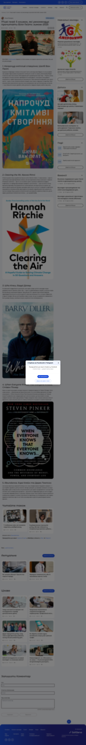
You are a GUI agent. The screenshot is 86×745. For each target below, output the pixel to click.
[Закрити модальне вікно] (58, 363)
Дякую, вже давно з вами (43, 380)
